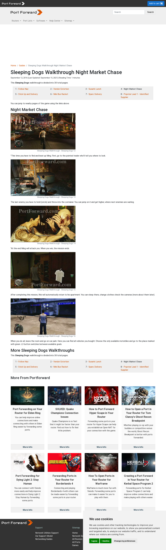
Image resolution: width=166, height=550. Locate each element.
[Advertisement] (83, 44)
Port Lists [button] (28, 21)
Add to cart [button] (154, 3)
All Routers (77, 539)
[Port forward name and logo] (13, 3)
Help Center (68, 3)
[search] (87, 3)
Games (75, 545)
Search (150, 12)
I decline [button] (105, 541)
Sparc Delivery (95, 94)
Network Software (80, 536)
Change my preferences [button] (124, 541)
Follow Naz (23, 89)
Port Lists (46, 3)
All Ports (76, 542)
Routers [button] (15, 21)
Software (57, 3)
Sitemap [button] (68, 21)
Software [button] (41, 21)
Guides (22, 65)
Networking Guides (43, 539)
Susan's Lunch (95, 89)
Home (13, 65)
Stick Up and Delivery (28, 94)
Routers (35, 3)
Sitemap (80, 3)
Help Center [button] (55, 21)
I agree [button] (94, 541)
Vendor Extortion (61, 89)
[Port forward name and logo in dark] (26, 12)
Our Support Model (44, 536)
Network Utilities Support (47, 533)
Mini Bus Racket (60, 94)
